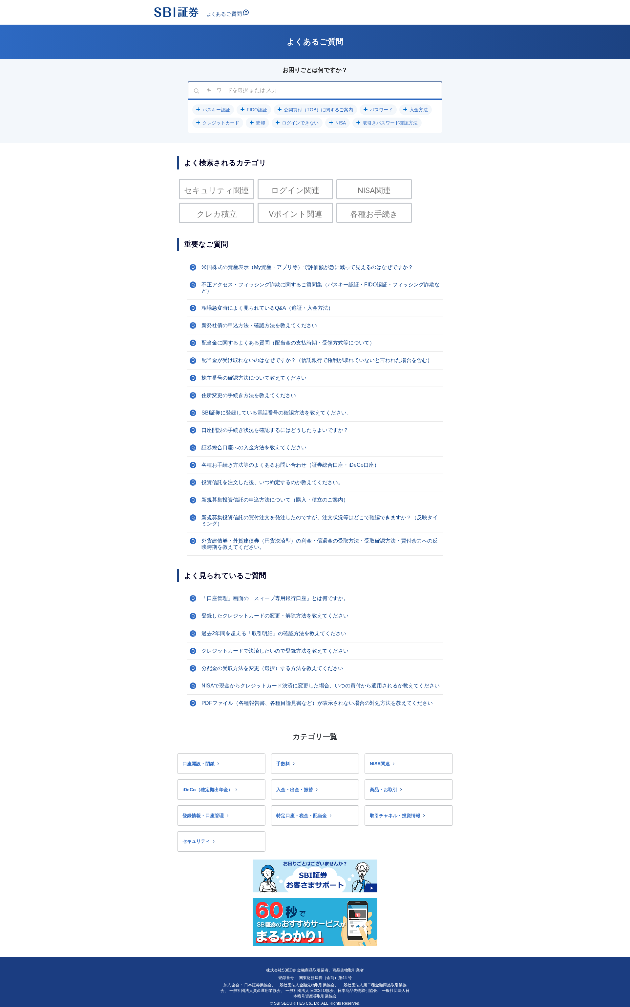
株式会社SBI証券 (281, 970)
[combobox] (315, 90)
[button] (213, 109)
